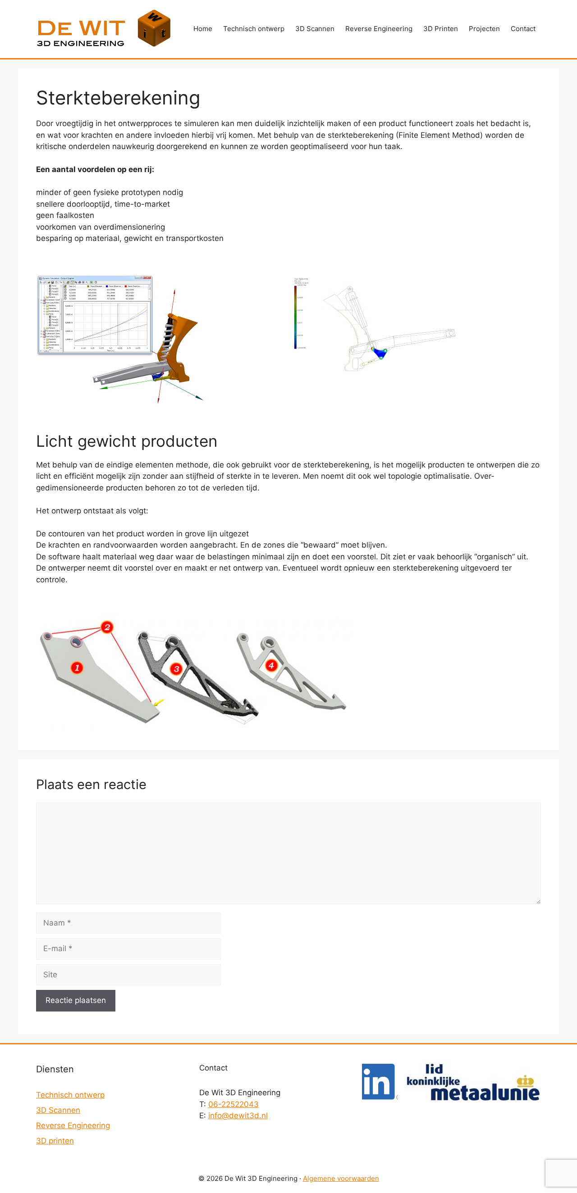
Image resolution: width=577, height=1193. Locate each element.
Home (202, 28)
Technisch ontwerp (253, 28)
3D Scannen (314, 28)
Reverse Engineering (378, 28)
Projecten (484, 28)
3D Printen (440, 28)
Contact (523, 28)
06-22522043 (233, 1104)
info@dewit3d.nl (238, 1115)
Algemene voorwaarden (341, 1178)
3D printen (55, 1140)
